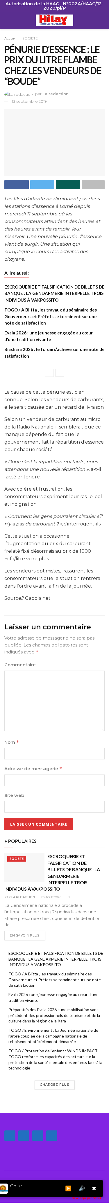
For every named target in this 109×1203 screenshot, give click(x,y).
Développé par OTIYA (86, 1198)
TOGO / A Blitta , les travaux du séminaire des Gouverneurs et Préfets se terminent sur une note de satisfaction (50, 316)
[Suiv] (60, 373)
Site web (14, 795)
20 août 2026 (50, 897)
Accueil (10, 38)
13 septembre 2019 (29, 101)
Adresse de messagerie (33, 768)
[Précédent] (49, 373)
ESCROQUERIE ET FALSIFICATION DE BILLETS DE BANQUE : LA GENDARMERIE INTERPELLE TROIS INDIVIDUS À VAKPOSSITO (54, 293)
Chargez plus (54, 1085)
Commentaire (20, 664)
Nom (11, 742)
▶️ (68, 1188)
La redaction (55, 93)
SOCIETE (30, 38)
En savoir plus (25, 935)
